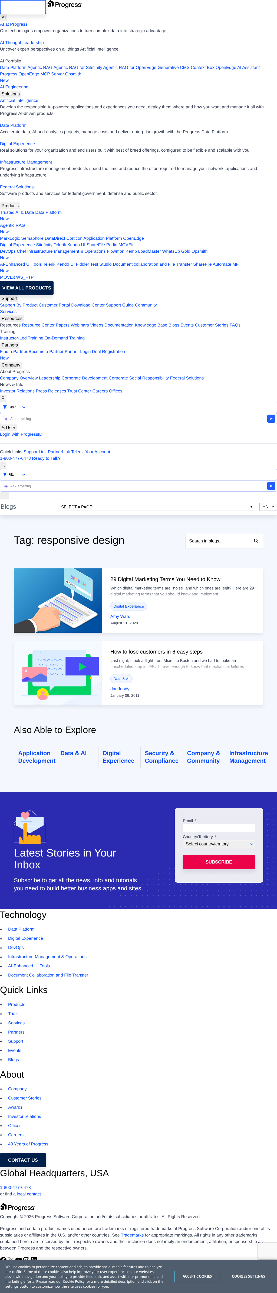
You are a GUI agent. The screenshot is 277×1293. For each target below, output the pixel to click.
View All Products (26, 288)
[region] (138, 1276)
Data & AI (122, 679)
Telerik (60, 245)
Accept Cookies (197, 1276)
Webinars (80, 325)
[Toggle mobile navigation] (4, 495)
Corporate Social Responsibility (139, 378)
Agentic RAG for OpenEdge (130, 67)
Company (11, 365)
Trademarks (132, 1235)
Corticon (74, 238)
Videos (96, 325)
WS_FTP (25, 277)
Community (146, 305)
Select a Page (76, 507)
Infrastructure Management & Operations (66, 251)
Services (8, 311)
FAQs (235, 325)
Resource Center (38, 325)
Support (9, 298)
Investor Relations (17, 391)
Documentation (119, 325)
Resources (12, 318)
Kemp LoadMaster (143, 251)
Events (187, 325)
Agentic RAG (39, 67)
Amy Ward (120, 616)
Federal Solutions (17, 187)
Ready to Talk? (46, 458)
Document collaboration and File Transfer (152, 264)
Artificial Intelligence (19, 100)
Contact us (23, 1160)
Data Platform (13, 67)
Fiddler (82, 264)
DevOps (8, 251)
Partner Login (78, 351)
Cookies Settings (248, 1276)
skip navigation (23, 7)
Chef (21, 251)
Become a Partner (46, 351)
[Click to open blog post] (58, 600)
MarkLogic (10, 238)
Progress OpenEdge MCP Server (32, 74)
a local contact (27, 1194)
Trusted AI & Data (17, 212)
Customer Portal (54, 305)
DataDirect (55, 238)
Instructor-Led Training (21, 338)
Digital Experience (17, 144)
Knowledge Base (151, 325)
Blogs (174, 325)
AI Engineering (14, 87)
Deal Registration (62, 355)
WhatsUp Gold (176, 251)
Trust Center (79, 391)
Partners (10, 345)
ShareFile (96, 245)
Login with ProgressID (21, 434)
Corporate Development (85, 378)
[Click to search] (256, 541)
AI (4, 17)
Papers (63, 325)
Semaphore (32, 238)
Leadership (49, 378)
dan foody (119, 689)
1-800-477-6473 (15, 458)
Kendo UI (76, 245)
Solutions (11, 94)
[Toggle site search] (3, 465)
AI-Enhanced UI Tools (21, 264)
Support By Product (19, 305)
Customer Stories (212, 325)
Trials (13, 1014)
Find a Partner (13, 351)
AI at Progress (13, 24)
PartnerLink (59, 452)
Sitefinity (44, 245)
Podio (111, 245)
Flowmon (115, 251)
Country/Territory (198, 837)
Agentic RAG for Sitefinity (77, 67)
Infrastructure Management (26, 162)
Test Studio (101, 264)
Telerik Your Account (90, 452)
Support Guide (120, 305)
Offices (116, 391)
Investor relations (24, 1116)
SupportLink (35, 452)
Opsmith (40, 77)
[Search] (3, 398)
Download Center (88, 305)
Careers (100, 391)
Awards (15, 1107)
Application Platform (103, 238)
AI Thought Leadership (22, 43)
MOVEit (125, 245)
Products (10, 206)
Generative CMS (174, 67)
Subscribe (219, 862)
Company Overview (19, 378)
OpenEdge (133, 238)
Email (188, 821)
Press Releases (51, 391)
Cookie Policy (73, 1281)
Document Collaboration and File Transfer (48, 975)
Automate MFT (120, 267)
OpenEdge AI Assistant (238, 67)
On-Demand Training (65, 338)
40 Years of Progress (28, 1144)
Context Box (202, 67)
